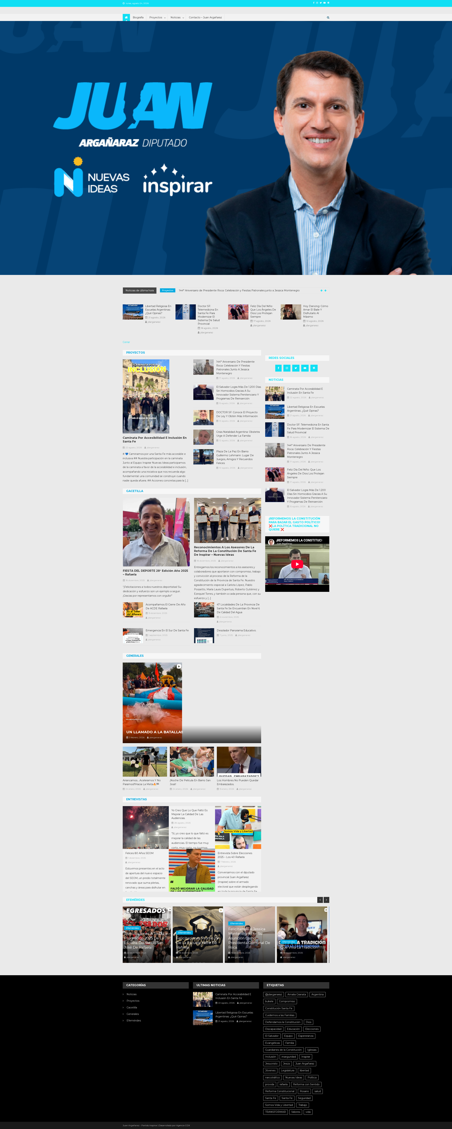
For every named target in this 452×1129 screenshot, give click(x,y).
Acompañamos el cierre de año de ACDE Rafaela (166, 606)
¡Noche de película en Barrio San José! (190, 782)
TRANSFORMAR (275, 1111)
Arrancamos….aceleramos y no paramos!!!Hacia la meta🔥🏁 (142, 782)
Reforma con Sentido (306, 1084)
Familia (289, 1043)
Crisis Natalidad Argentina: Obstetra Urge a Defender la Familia (238, 433)
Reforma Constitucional (279, 1091)
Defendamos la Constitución (282, 1022)
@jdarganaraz (273, 994)
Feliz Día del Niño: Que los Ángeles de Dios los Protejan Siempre (215, 290)
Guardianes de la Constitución (283, 1049)
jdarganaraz (154, 322)
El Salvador (272, 1035)
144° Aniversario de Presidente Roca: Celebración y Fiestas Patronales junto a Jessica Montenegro (235, 367)
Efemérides (134, 932)
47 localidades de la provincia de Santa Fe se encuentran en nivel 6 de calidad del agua (238, 608)
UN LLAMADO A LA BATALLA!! (154, 732)
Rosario (304, 1091)
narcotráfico (272, 1077)
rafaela (284, 1084)
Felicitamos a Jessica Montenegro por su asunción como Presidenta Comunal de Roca (199, 938)
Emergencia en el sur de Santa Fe (167, 630)
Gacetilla (132, 1007)
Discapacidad (273, 1029)
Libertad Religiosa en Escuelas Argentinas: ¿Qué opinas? (158, 310)
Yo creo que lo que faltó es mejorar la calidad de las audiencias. (189, 814)
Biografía (138, 17)
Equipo (288, 1035)
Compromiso (287, 1001)
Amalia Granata (296, 994)
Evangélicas (272, 1043)
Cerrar (126, 342)
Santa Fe (270, 1098)
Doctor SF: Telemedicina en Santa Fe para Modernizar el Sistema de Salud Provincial (209, 315)
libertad (304, 1070)
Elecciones (312, 1029)
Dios (308, 1022)
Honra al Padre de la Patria (300, 949)
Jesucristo (271, 1063)
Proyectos (155, 17)
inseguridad (289, 1056)
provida (269, 1084)
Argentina (317, 994)
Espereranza (305, 1035)
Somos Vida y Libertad (279, 1105)
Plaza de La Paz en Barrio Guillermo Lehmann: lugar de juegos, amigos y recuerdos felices (235, 457)
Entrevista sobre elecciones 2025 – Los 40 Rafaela (235, 855)
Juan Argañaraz (304, 1063)
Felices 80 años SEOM (139, 853)
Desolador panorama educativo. (236, 630)
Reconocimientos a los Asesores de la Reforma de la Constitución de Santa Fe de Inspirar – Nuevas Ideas (225, 551)
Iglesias (311, 1049)
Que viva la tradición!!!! (251, 947)
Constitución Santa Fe (278, 1008)
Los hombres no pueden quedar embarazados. (237, 782)
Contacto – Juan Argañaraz (205, 17)
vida (308, 1111)
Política (312, 1077)
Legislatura (287, 1070)
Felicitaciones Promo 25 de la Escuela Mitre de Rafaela (147, 942)
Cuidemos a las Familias (279, 1015)
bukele (269, 1001)
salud (317, 1091)
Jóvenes (270, 1070)
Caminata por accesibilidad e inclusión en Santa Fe (155, 439)
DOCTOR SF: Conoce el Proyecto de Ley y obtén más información (237, 414)
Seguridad (304, 1098)
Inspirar (305, 1056)
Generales (133, 1014)
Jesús (286, 1063)
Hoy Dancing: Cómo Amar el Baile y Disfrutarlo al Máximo (315, 311)
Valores (295, 1111)
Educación (293, 1029)
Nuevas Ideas (293, 1077)
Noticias (175, 17)
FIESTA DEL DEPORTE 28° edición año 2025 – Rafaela (155, 572)
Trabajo (302, 1105)
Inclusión (270, 1056)
